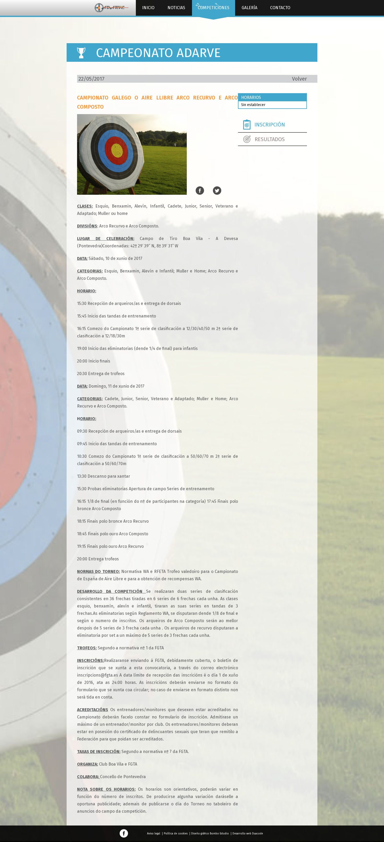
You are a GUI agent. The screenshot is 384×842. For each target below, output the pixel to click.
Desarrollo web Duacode (247, 833)
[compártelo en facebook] (200, 190)
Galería (249, 7)
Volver (299, 79)
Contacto (280, 7)
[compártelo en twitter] (217, 190)
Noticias (176, 7)
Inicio (148, 7)
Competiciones (213, 7)
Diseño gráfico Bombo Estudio (210, 833)
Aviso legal (153, 833)
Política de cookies (176, 833)
